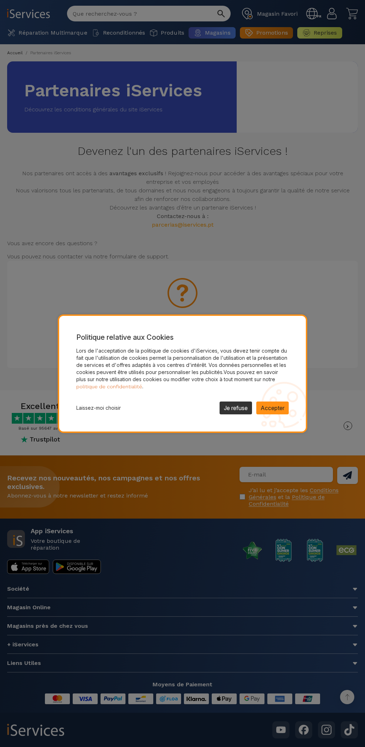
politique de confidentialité (109, 386)
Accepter (272, 408)
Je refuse (236, 408)
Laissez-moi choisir (98, 408)
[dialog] (182, 373)
